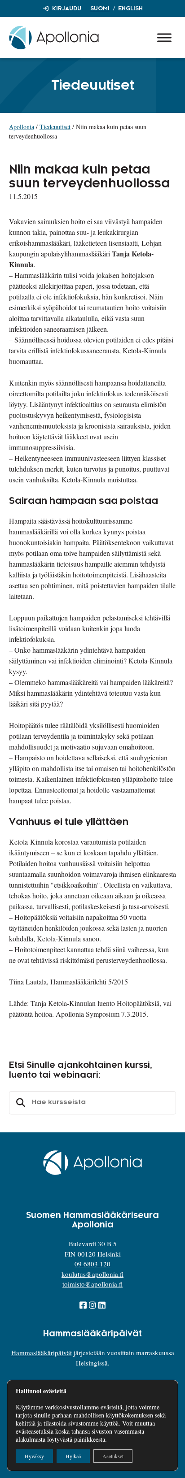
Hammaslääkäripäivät (41, 1352)
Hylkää (73, 1456)
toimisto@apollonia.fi (92, 1283)
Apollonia (21, 126)
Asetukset (112, 1456)
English (130, 8)
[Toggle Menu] (164, 37)
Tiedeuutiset (55, 126)
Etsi (19, 1102)
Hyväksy (34, 1456)
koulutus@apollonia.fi (92, 1274)
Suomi (100, 8)
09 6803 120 (92, 1263)
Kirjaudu (66, 8)
